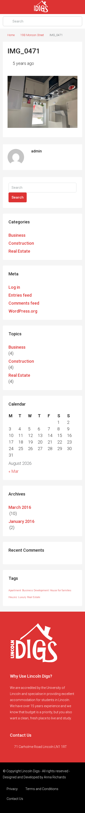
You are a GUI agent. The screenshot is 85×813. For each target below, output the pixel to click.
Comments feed (23, 303)
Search (18, 197)
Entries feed (20, 295)
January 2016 (21, 521)
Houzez (12, 597)
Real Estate (19, 251)
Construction (21, 243)
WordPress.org (22, 311)
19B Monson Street (32, 35)
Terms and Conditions (41, 789)
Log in (14, 287)
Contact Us (15, 799)
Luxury (22, 597)
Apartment (14, 590)
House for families (60, 590)
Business (17, 235)
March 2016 (19, 507)
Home (11, 35)
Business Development (35, 590)
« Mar (13, 471)
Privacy (12, 789)
